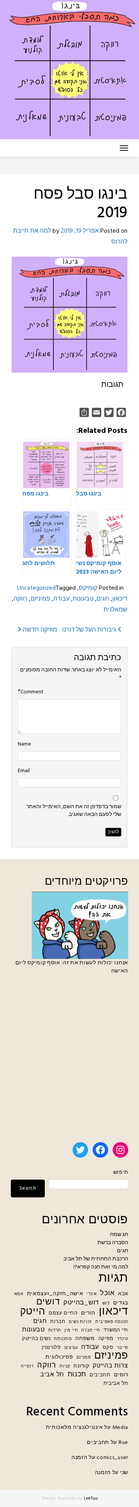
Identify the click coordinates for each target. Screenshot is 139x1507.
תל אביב (52, 1375)
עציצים (71, 1348)
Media (120, 1427)
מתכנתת (63, 1339)
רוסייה (27, 1366)
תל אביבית (115, 1384)
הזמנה (79, 1457)
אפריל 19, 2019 (80, 231)
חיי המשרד (115, 1330)
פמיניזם (40, 599)
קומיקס (88, 588)
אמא (19, 1294)
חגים (103, 599)
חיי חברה (90, 1330)
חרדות (54, 1330)
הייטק (33, 1312)
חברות (58, 1322)
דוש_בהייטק (81, 1303)
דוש (106, 1303)
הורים (88, 1313)
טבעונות (83, 599)
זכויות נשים (80, 1322)
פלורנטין (51, 1348)
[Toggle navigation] (124, 148)
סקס (108, 1348)
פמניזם (83, 1357)
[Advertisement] (69, 1061)
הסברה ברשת (112, 1242)
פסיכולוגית (59, 1357)
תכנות (77, 1375)
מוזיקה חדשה (39, 630)
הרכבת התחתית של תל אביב (95, 1259)
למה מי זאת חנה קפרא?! (100, 1267)
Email (24, 771)
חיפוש (120, 1172)
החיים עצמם (63, 1313)
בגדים (121, 1303)
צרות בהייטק (110, 1366)
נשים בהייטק (36, 1339)
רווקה (20, 599)
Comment (32, 692)
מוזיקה (106, 1339)
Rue (123, 1442)
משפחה (85, 1339)
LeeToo (91, 1498)
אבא (123, 1294)
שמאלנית (115, 610)
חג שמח (119, 1234)
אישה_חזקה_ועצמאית (55, 1294)
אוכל (107, 1293)
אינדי (91, 1294)
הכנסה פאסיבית (111, 1322)
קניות (64, 1366)
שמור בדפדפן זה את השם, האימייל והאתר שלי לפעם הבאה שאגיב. (73, 811)
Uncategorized (36, 588)
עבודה (61, 599)
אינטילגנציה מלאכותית (74, 1427)
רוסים (121, 1375)
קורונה (81, 1366)
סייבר (123, 1348)
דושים (48, 1302)
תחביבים (100, 1375)
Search (27, 1188)
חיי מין (71, 1330)
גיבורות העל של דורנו (90, 630)
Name (24, 744)
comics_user (112, 1457)
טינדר (123, 1339)
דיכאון (119, 599)
